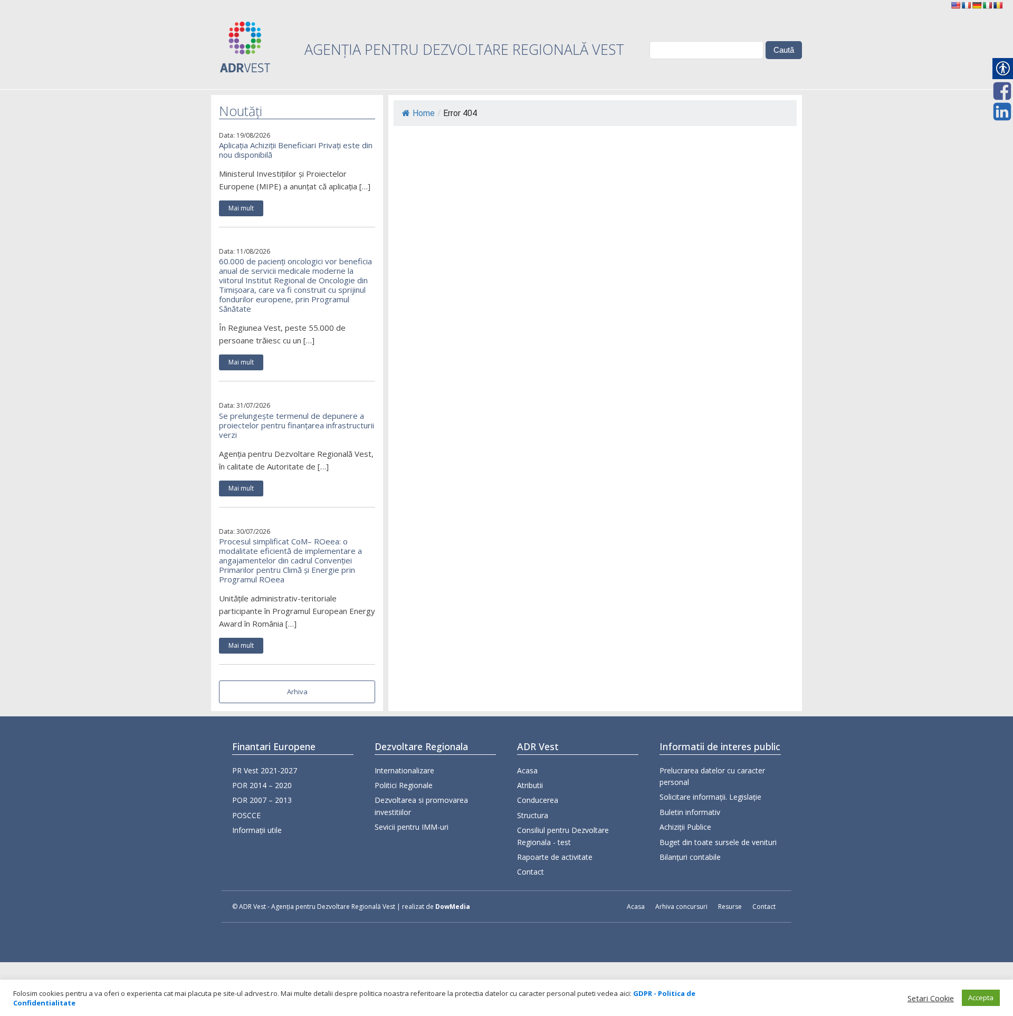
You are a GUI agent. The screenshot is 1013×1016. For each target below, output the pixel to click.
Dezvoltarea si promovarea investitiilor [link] (421, 806)
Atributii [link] (530, 785)
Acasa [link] (527, 770)
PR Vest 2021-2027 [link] (264, 770)
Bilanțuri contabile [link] (690, 857)
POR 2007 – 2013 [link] (262, 800)
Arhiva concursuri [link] (681, 906)
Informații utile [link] (257, 830)
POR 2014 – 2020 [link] (262, 785)
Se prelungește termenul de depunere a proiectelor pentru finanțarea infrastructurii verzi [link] (296, 425)
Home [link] (424, 113)
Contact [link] (530, 872)
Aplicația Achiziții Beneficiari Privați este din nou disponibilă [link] (295, 149)
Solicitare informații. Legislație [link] (710, 797)
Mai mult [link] (241, 208)
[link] (955, 5)
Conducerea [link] (537, 800)
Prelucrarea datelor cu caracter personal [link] (712, 776)
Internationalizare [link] (404, 770)
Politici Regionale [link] (404, 785)
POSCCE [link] (246, 815)
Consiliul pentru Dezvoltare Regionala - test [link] (563, 836)
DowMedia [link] (452, 906)
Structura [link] (532, 815)
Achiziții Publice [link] (685, 827)
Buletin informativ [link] (690, 812)
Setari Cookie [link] (930, 998)
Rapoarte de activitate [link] (554, 857)
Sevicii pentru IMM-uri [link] (411, 827)
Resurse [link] (730, 906)
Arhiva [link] (297, 691)
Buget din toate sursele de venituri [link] (718, 842)
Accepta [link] (980, 997)
